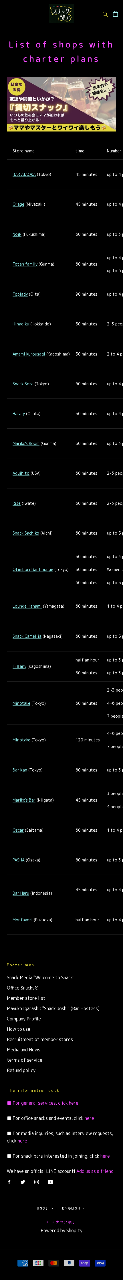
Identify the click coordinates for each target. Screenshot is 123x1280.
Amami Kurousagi (29, 354)
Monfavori (23, 919)
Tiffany (19, 666)
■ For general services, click (37, 1103)
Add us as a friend (95, 1171)
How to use (18, 1029)
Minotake (21, 703)
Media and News (23, 1050)
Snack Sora (23, 383)
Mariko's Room (26, 443)
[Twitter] (23, 1181)
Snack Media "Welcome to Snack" (40, 977)
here (73, 1103)
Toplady (20, 294)
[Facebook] (9, 1181)
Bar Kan (20, 770)
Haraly (19, 413)
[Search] (105, 13)
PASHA (19, 860)
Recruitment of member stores (40, 1039)
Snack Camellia (27, 636)
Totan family (25, 264)
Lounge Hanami (27, 606)
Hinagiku (21, 324)
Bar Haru (21, 893)
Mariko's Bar (24, 800)
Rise (17, 503)
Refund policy (21, 1070)
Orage (18, 204)
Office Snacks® (23, 988)
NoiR (17, 234)
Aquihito (21, 473)
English (71, 1208)
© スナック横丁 (61, 1222)
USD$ (42, 1208)
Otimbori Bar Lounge (33, 569)
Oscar (18, 830)
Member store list (26, 998)
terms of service (24, 1060)
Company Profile (24, 1019)
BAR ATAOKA (24, 174)
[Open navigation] (8, 13)
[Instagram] (36, 1181)
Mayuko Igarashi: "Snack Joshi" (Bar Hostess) (53, 1008)
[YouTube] (50, 1181)
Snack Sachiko (26, 533)
